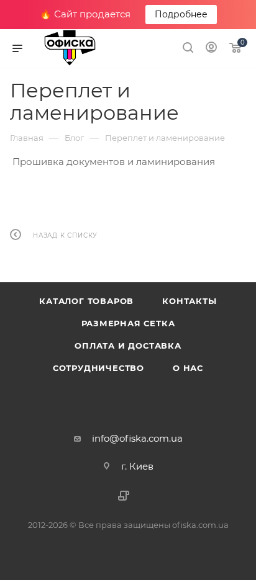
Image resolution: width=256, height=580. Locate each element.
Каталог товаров (86, 301)
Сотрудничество (98, 368)
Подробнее (181, 14)
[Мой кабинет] (211, 49)
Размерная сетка (128, 323)
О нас (188, 368)
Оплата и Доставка (128, 345)
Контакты (189, 301)
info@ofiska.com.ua (137, 438)
